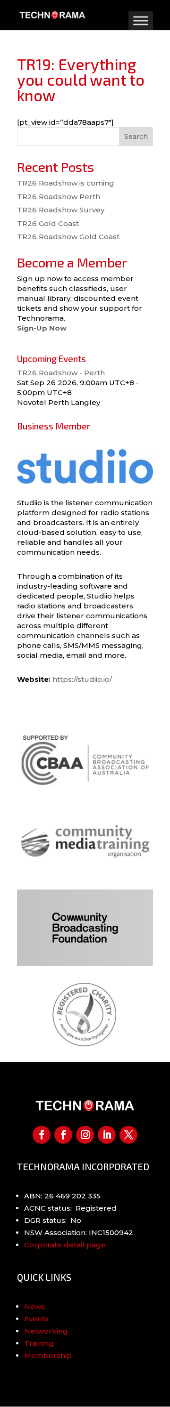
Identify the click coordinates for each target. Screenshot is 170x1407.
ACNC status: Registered (70, 1208)
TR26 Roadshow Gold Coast (68, 236)
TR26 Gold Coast (48, 223)
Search (136, 136)
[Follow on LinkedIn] (107, 1135)
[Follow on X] (128, 1135)
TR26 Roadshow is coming (65, 182)
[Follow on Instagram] (85, 1135)
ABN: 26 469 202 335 (62, 1195)
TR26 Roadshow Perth (58, 196)
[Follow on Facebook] (42, 1135)
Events (36, 1318)
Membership (48, 1355)
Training (39, 1343)
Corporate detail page (65, 1244)
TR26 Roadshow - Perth (61, 372)
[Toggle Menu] (140, 20)
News (34, 1306)
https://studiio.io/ (82, 679)
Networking (46, 1330)
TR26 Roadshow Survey (60, 209)
